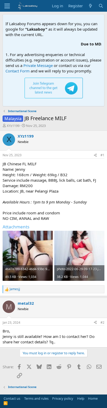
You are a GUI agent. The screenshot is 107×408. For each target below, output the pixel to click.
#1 (102, 155)
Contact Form (17, 70)
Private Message (38, 65)
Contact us (12, 398)
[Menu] (7, 6)
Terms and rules (36, 398)
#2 (102, 322)
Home (93, 398)
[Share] (95, 155)
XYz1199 (13, 125)
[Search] (101, 6)
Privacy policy (62, 398)
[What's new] (90, 6)
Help (80, 398)
